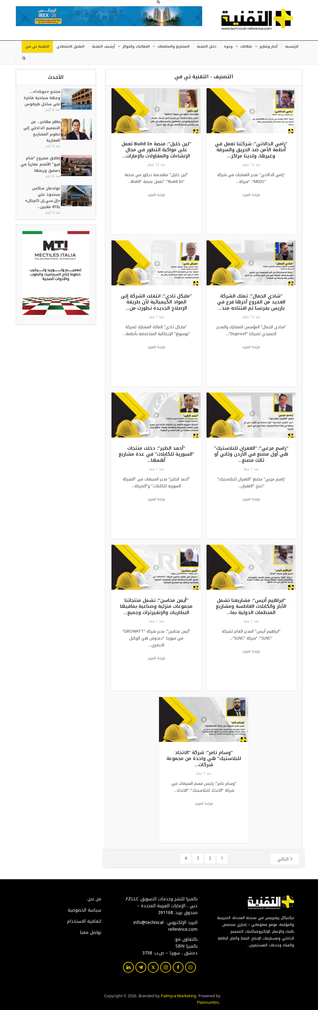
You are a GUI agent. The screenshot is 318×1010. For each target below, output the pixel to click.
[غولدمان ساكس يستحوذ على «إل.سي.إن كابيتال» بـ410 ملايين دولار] (76, 200)
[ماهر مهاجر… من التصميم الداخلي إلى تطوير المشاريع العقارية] (76, 134)
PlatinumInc (208, 1002)
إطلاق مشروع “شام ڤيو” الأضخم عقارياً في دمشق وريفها (40, 164)
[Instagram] (165, 967)
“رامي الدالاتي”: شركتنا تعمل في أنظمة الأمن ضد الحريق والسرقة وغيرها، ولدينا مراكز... (251, 149)
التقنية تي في (37, 46)
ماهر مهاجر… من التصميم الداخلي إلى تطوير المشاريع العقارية (41, 131)
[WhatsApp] (190, 967)
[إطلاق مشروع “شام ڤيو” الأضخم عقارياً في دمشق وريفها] (76, 167)
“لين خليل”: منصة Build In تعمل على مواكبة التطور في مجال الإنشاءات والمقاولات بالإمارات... (156, 149)
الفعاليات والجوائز (136, 46)
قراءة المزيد (251, 195)
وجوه (228, 46)
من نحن (94, 899)
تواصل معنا (90, 932)
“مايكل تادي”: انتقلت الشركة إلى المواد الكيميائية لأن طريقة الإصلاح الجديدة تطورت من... (156, 302)
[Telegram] (140, 967)
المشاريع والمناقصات (173, 46)
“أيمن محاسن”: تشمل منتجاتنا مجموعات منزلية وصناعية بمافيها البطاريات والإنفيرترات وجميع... (156, 606)
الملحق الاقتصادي (70, 46)
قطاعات (246, 46)
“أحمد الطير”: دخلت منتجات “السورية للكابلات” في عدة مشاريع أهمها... (156, 454)
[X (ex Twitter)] (153, 967)
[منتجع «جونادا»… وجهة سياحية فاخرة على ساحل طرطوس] (76, 100)
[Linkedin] (128, 967)
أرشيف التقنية (103, 46)
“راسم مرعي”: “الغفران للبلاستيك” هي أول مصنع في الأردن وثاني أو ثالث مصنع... (251, 454)
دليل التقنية (206, 46)
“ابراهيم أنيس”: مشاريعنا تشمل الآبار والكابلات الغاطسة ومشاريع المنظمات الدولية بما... (251, 606)
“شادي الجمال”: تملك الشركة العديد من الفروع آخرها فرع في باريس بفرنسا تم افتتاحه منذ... (251, 302)
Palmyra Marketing (178, 995)
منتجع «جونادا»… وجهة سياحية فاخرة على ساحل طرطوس (42, 98)
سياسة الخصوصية (84, 910)
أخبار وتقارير (269, 46)
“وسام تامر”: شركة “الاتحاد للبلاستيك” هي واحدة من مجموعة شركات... (203, 758)
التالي (282, 859)
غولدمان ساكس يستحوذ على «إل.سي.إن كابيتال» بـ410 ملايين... (42, 197)
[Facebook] (178, 967)
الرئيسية (291, 46)
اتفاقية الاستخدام (84, 921)
